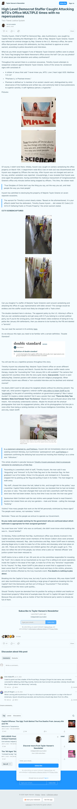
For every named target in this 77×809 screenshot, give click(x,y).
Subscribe (63, 3)
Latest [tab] (9, 716)
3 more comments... (6, 705)
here (35, 329)
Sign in (71, 3)
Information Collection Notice (38, 772)
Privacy (37, 795)
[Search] (73, 716)
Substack (29, 805)
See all (5, 764)
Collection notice (52, 795)
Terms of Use (48, 770)
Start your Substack (33, 800)
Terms (43, 795)
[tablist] (10, 658)
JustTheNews (61, 452)
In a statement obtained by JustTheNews (20, 449)
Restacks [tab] (15, 658)
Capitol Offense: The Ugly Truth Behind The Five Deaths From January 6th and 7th (33, 722)
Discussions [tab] (17, 716)
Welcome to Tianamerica (10, 726)
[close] (57, 737)
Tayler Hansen (11, 24)
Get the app (48, 800)
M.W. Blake (8, 677)
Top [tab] (4, 716)
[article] (38, 726)
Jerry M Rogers (9, 692)
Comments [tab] (6, 658)
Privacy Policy (54, 772)
